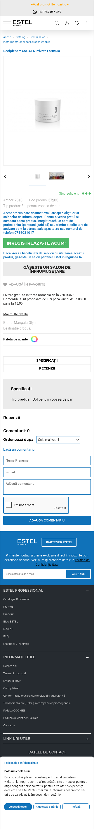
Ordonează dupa (18, 440)
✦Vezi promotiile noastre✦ (50, 4)
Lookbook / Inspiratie (16, 643)
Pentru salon (37, 37)
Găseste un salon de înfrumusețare (47, 269)
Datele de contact (47, 752)
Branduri (8, 614)
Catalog (20, 37)
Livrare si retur (12, 680)
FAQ (6, 636)
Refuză (75, 806)
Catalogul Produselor (16, 599)
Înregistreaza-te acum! (36, 243)
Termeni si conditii (14, 673)
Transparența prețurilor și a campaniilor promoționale (37, 702)
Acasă (7, 37)
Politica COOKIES (14, 710)
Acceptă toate (18, 806)
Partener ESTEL (59, 542)
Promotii (8, 606)
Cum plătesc (11, 688)
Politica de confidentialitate (20, 717)
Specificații (47, 360)
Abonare (78, 573)
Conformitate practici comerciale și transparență (34, 695)
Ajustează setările (47, 806)
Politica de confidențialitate (21, 762)
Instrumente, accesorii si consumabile (26, 42)
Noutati (8, 628)
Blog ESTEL (10, 621)
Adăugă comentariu (47, 520)
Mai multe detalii (15, 314)
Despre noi (10, 665)
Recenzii (47, 368)
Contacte (9, 725)
